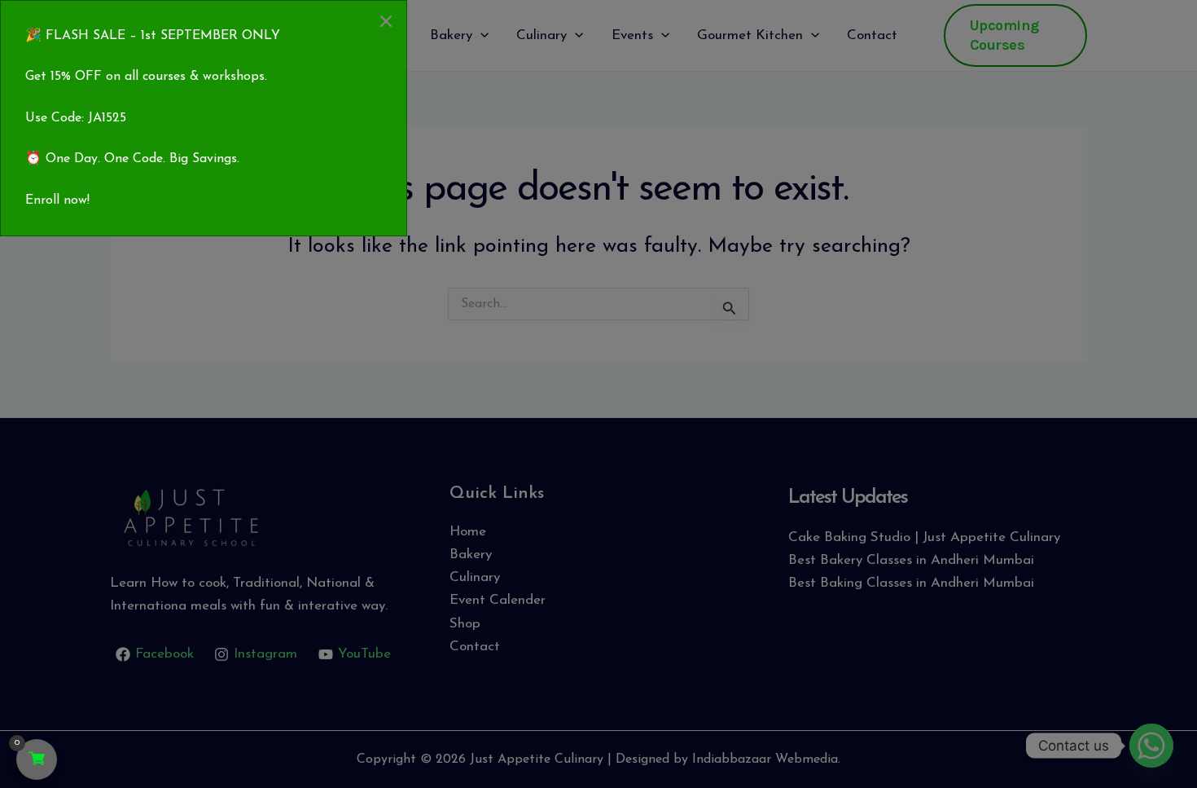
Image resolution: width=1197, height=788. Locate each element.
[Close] (386, 21)
